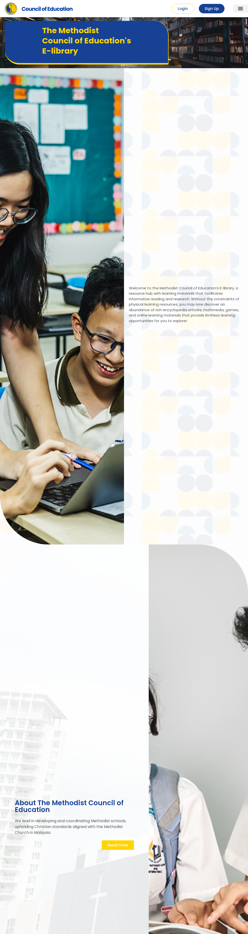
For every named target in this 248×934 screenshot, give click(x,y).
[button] (240, 9)
